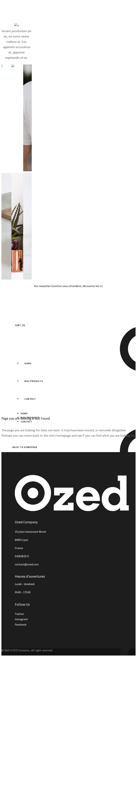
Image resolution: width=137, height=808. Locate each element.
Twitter (19, 614)
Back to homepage (24, 447)
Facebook (20, 624)
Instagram (21, 619)
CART (19, 325)
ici (101, 286)
